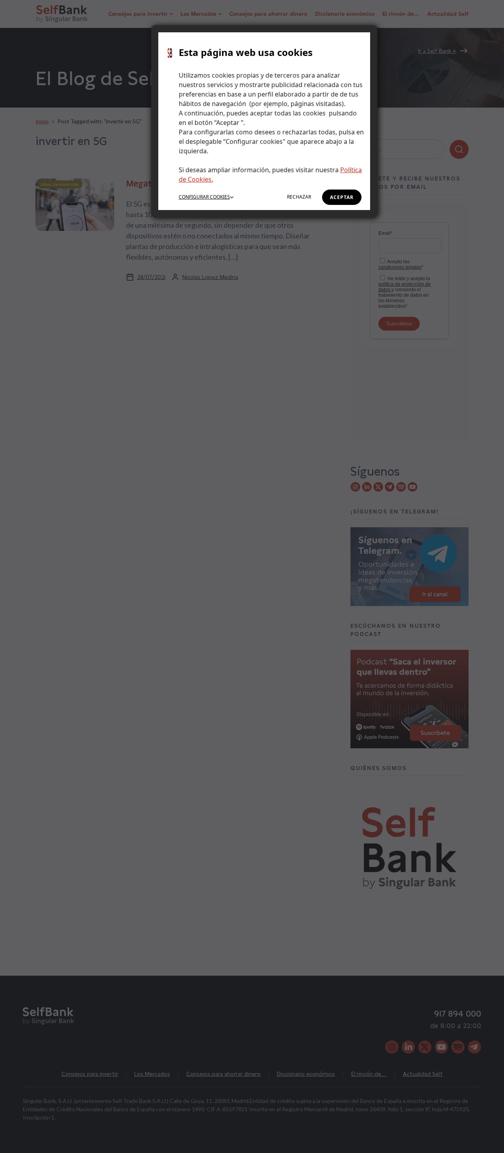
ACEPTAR (342, 197)
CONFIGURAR (204, 196)
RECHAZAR (299, 196)
